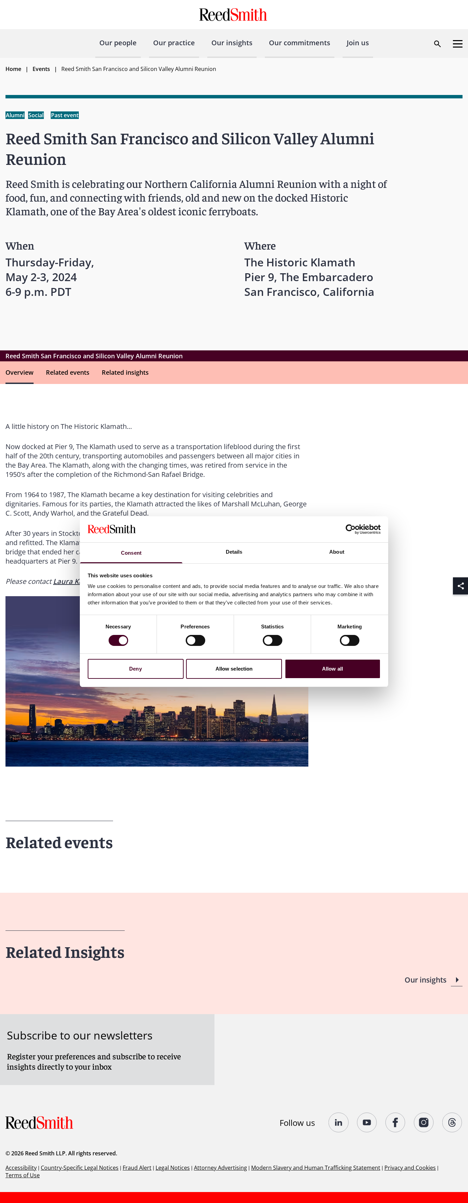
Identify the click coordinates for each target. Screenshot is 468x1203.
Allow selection (234, 669)
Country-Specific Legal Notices (80, 1167)
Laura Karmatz (78, 581)
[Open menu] (458, 43)
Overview (19, 372)
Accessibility (21, 1167)
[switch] (195, 640)
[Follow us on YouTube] (367, 1122)
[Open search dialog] (437, 43)
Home (13, 69)
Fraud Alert (137, 1167)
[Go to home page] (234, 15)
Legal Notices (173, 1167)
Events (41, 69)
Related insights (125, 372)
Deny (135, 669)
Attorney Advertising (220, 1167)
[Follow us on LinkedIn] (339, 1122)
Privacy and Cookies (410, 1167)
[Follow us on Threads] (452, 1122)
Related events (67, 372)
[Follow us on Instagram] (424, 1122)
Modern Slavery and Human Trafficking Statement (315, 1167)
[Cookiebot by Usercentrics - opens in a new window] (351, 529)
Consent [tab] (131, 553)
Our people (118, 42)
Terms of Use (22, 1175)
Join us (358, 42)
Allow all (332, 669)
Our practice (174, 42)
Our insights (232, 42)
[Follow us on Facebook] (395, 1122)
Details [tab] (234, 552)
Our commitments (299, 42)
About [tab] (336, 552)
